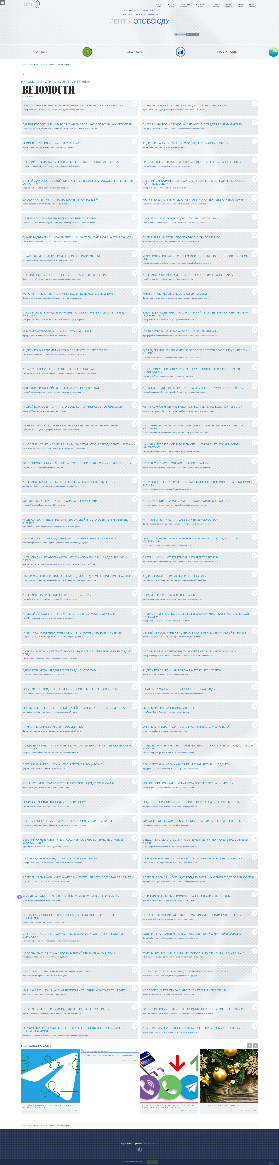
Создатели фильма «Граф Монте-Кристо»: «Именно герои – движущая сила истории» (78, 747)
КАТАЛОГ (131, 10)
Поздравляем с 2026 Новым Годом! (219, 1105)
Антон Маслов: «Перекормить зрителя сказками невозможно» (189, 651)
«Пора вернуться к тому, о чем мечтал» (52, 143)
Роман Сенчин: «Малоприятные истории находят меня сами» (68, 783)
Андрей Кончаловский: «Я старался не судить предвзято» (66, 350)
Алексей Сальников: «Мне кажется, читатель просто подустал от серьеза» (78, 877)
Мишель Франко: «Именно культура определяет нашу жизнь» (188, 783)
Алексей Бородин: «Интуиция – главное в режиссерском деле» (69, 613)
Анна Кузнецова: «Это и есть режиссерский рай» (59, 369)
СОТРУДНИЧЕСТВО (144, 10)
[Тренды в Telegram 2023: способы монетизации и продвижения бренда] (47, 1079)
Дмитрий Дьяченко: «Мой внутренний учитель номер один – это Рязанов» (78, 237)
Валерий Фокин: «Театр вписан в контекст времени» (181, 557)
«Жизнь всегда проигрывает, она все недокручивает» (62, 500)
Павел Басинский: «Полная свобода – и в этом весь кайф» (186, 105)
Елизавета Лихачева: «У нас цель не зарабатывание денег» (186, 764)
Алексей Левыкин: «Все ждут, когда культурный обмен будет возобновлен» (198, 877)
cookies (141, 1162)
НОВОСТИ (136, 10)
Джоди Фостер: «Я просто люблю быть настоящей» (61, 199)
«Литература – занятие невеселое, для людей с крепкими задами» (192, 933)
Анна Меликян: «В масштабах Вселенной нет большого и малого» (71, 952)
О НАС (125, 10)
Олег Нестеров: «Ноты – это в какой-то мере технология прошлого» (194, 1009)
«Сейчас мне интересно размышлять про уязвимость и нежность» (73, 105)
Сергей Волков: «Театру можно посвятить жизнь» (60, 218)
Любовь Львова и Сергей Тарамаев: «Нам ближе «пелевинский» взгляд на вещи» (77, 653)
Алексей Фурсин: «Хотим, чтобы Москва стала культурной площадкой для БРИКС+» (198, 747)
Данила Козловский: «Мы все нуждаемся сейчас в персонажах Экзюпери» (78, 124)
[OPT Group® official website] (139, 1149)
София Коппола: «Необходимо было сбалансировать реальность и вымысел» (73, 935)
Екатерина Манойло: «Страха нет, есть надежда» (179, 689)
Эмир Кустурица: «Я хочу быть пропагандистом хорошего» (186, 726)
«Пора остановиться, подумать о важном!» (55, 802)
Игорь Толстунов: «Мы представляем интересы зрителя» (185, 971)
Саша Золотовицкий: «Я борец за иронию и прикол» (61, 387)
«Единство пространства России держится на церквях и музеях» (191, 802)
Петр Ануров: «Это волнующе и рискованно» (176, 463)
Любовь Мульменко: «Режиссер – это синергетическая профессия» (193, 858)
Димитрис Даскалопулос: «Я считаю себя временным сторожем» (191, 1027)
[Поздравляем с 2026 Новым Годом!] (225, 1079)
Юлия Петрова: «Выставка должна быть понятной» (181, 331)
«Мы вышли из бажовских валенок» (169, 707)
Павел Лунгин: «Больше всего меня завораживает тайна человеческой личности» (196, 615)
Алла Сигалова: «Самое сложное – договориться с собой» (186, 500)
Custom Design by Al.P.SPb (150, 1144)
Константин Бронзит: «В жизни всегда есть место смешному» (69, 293)
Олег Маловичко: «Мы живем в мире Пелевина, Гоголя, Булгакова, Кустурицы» (191, 540)
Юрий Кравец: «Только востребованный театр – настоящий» (187, 896)
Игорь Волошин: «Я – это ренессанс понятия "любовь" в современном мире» (195, 257)
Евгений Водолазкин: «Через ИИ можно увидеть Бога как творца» (71, 162)
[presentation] (249, 1045)
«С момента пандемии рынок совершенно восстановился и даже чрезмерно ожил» (72, 1029)
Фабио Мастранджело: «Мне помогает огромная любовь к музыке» (72, 632)
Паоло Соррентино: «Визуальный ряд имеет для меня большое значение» (78, 576)
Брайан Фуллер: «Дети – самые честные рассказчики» (62, 256)
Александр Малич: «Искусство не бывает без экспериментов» (69, 482)
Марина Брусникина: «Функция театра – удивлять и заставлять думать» (75, 990)
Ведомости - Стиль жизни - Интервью (56, 81)
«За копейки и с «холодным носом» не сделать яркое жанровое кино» (195, 820)
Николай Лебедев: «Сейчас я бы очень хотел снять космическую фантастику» (191, 446)
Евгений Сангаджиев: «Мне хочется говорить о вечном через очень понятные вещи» (193, 182)
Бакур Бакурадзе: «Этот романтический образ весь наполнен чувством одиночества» (196, 314)
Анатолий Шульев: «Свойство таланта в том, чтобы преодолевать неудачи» (79, 444)
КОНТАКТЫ (152, 10)
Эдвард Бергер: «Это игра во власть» (169, 594)
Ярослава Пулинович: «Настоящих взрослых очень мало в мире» (71, 896)
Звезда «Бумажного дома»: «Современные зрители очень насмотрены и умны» (197, 841)
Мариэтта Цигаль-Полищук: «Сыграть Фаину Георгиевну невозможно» (194, 199)
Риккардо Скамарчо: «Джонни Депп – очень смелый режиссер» (69, 538)
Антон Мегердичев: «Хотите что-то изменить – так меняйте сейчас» (193, 387)
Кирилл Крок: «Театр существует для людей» (175, 293)
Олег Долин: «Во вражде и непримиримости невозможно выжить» (192, 162)
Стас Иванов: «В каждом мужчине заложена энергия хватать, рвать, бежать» (73, 314)
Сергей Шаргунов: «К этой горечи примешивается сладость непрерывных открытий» (78, 182)
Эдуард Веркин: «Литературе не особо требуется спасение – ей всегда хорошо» (195, 352)
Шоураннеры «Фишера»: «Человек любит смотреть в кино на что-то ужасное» (193, 427)
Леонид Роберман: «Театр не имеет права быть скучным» (65, 274)
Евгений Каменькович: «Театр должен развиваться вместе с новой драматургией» (73, 841)
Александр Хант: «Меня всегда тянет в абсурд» (57, 594)
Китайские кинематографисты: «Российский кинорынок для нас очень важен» (75, 559)
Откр (271, 1163)
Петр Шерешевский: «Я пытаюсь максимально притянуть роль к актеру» (196, 915)
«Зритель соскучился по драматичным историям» (180, 218)
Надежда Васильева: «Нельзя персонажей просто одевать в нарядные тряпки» (75, 521)
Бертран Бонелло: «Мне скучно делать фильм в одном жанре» (68, 820)
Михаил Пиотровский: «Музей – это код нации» (57, 331)
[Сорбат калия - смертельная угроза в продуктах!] (106, 1055)
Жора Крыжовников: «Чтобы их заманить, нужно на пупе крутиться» (194, 952)
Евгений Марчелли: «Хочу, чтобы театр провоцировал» (63, 764)
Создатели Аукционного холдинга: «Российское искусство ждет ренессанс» (71, 916)
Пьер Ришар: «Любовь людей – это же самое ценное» (182, 237)
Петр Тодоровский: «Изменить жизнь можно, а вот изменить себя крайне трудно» (198, 483)
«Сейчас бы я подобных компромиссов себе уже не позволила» (71, 689)
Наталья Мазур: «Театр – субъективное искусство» (180, 519)
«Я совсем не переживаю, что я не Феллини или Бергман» (186, 990)
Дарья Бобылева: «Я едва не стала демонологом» (59, 670)
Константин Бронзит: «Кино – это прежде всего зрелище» (66, 1009)
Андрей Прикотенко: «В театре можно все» (174, 576)
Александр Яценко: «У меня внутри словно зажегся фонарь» (188, 274)
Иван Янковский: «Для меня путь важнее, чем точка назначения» (71, 425)
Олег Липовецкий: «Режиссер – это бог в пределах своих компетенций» (77, 463)
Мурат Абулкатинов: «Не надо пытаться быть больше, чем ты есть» (192, 406)
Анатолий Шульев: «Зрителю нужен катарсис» (57, 971)
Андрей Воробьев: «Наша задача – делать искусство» (182, 670)
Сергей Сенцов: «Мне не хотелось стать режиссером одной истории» (195, 632)
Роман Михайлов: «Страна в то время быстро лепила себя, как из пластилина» (191, 370)
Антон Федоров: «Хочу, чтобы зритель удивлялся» (60, 858)
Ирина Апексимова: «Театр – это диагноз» (54, 726)
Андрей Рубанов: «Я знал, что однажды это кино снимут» (185, 143)
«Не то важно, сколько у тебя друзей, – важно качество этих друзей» (74, 707)
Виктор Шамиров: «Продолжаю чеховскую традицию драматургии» (192, 124)
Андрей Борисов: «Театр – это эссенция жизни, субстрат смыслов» (73, 406)
